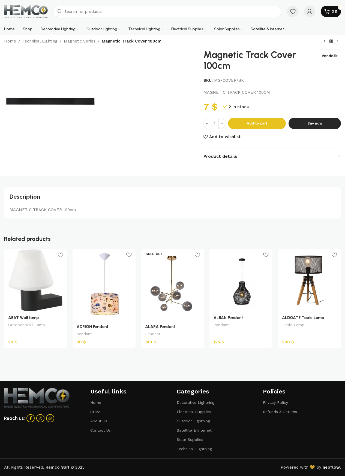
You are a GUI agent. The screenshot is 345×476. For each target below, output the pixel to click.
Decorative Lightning (195, 402)
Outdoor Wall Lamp (26, 325)
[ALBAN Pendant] (240, 280)
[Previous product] (324, 41)
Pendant (84, 334)
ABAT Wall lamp (23, 317)
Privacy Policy (275, 402)
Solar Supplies (190, 439)
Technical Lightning (194, 449)
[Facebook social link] (30, 418)
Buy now (314, 123)
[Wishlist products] (292, 11)
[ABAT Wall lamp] (35, 280)
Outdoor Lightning (193, 421)
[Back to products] (331, 41)
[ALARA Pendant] (172, 285)
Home (10, 41)
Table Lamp (293, 325)
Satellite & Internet (194, 430)
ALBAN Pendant (228, 317)
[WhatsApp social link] (50, 418)
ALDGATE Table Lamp (303, 317)
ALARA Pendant (160, 326)
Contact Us (100, 430)
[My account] (309, 11)
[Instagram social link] (40, 418)
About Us (98, 421)
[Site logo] (26, 11)
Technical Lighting (40, 41)
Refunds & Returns (280, 412)
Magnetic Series (79, 41)
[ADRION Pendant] (104, 285)
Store (95, 412)
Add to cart (257, 123)
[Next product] (337, 41)
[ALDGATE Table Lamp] (309, 280)
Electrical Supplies (194, 412)
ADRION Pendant (92, 326)
